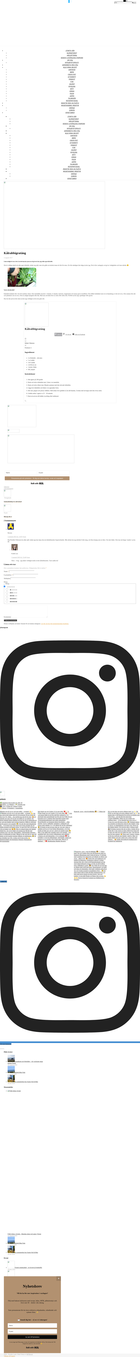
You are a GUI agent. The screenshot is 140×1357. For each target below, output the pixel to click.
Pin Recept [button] (68, 334)
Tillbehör (72, 98)
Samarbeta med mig (70, 65)
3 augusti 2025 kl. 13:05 (15, 536)
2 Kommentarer (8, 488)
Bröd (72, 72)
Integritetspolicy (72, 62)
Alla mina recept (70, 67)
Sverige (72, 108)
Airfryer (71, 70)
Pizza (72, 93)
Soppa (72, 96)
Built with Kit (37, 483)
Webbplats (7, 578)
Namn (6, 571)
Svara (24, 536)
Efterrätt (72, 77)
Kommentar (7, 617)
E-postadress (8, 575)
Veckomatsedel (72, 101)
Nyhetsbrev (70, 113)
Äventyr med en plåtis (70, 103)
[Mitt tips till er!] (7, 511)
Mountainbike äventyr (70, 105)
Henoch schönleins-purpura (72, 58)
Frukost (72, 79)
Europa (72, 110)
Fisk (71, 82)
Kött (72, 89)
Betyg (5, 582)
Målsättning (72, 55)
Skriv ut (59, 334)
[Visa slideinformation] (41, 462)
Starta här (70, 51)
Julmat (72, 84)
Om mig (70, 60)
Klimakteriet (72, 53)
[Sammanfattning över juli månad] (7, 496)
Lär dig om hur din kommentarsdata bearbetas (54, 624)
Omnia (72, 91)
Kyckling (72, 86)
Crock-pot (72, 74)
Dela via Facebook (80, 334)
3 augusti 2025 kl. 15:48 (18, 557)
